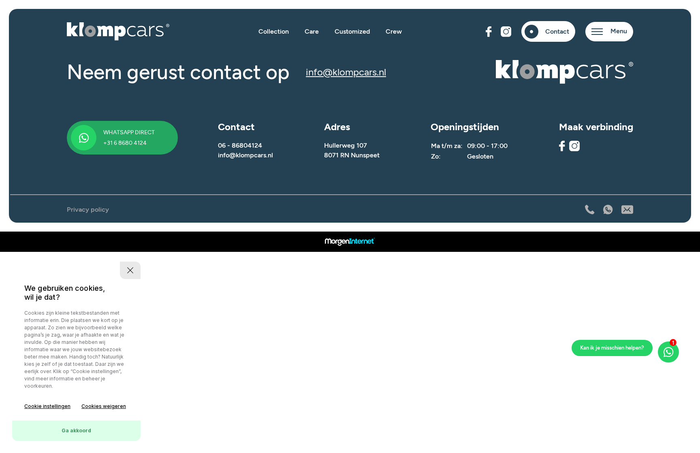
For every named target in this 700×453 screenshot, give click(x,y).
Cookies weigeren (103, 406)
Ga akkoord (76, 430)
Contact (557, 31)
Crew (394, 31)
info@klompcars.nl (346, 72)
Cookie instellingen (47, 406)
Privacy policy (88, 209)
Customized (352, 31)
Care (312, 31)
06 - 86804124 (240, 145)
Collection (273, 31)
